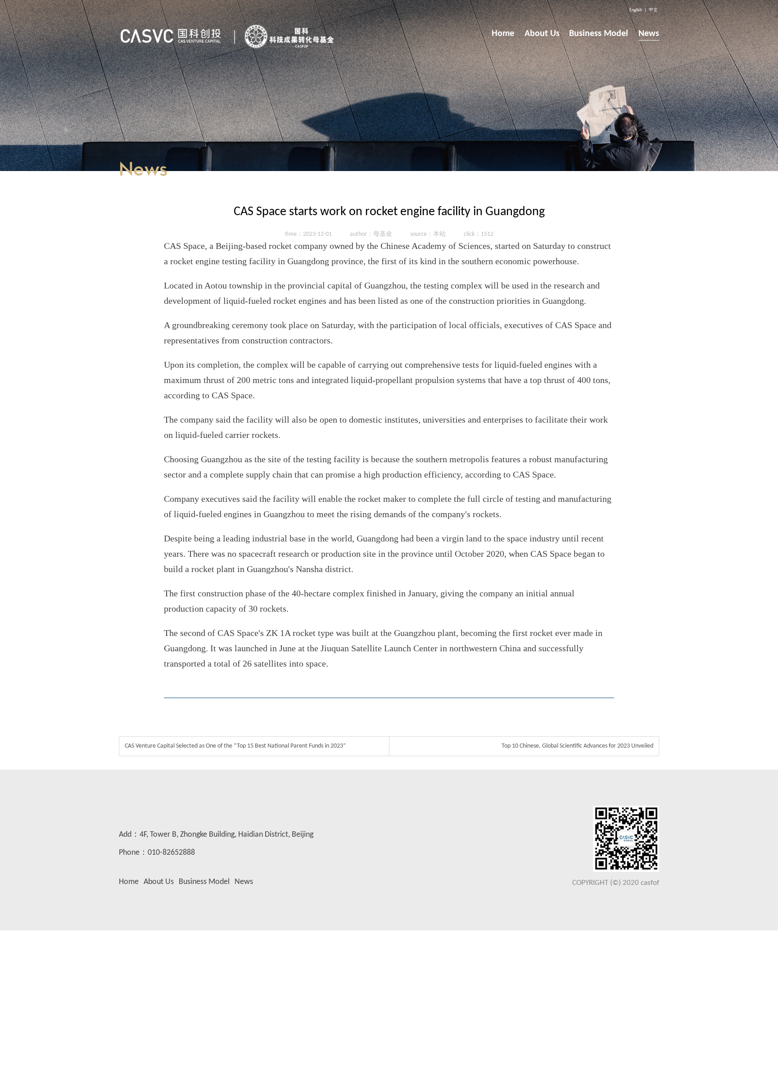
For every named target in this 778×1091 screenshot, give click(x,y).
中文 (653, 10)
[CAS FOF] (228, 34)
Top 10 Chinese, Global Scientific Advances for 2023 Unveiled (577, 746)
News (244, 882)
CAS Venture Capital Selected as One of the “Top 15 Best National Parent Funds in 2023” (235, 746)
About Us (159, 882)
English (635, 10)
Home (129, 882)
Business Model (204, 882)
